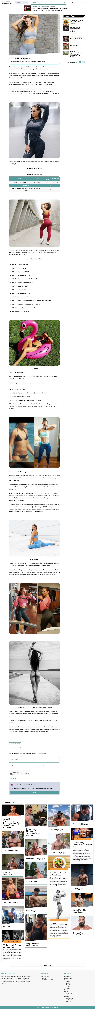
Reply (34, 792)
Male (25, 2)
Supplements (69, 993)
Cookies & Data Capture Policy (47, 979)
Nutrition (81, 3)
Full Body (68, 983)
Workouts (66, 989)
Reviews (67, 994)
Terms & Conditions (45, 976)
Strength (68, 988)
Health (87, 3)
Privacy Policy (44, 978)
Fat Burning (68, 981)
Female (18, 2)
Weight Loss (68, 1001)
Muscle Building (69, 984)
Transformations (69, 999)
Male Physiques (67, 976)
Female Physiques (15, 743)
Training (66, 979)
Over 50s (68, 986)
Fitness (74, 3)
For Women (66, 996)
